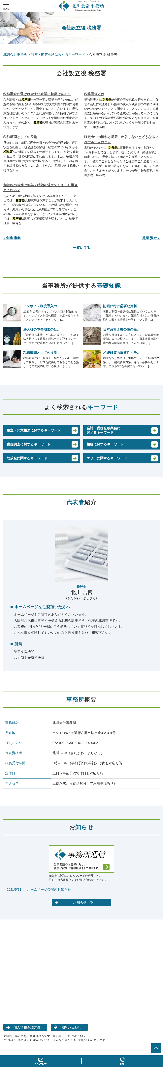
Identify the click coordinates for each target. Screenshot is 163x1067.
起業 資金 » (151, 238)
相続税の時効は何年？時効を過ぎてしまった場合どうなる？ (40, 187)
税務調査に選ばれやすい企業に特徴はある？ (37, 94)
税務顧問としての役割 (20, 137)
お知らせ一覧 (83, 902)
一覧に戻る (81, 248)
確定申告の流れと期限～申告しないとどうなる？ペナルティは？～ (121, 139)
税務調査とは (94, 94)
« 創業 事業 (12, 238)
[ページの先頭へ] (156, 1048)
